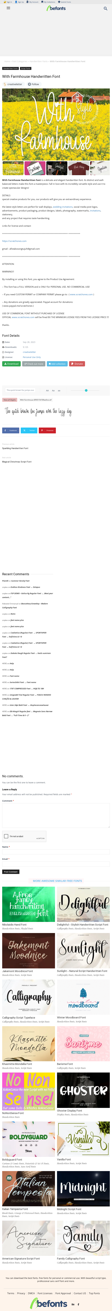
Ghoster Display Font (69, 1110)
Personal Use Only (32, 357)
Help (12, 663)
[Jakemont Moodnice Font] (28, 950)
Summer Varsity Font (20, 580)
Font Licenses (45, 1293)
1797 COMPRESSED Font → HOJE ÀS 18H (27, 688)
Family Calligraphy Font (71, 1258)
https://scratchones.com (14, 241)
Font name (14, 676)
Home (7, 61)
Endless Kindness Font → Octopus (25, 587)
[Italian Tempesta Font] (28, 1188)
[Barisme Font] (83, 1043)
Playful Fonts (27, 928)
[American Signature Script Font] (28, 1238)
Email (5, 859)
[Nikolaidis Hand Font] (28, 904)
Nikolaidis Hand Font (14, 924)
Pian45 (5, 580)
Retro (13, 614)
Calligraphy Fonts (65, 928)
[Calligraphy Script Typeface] (28, 997)
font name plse (17, 620)
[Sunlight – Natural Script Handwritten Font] (83, 950)
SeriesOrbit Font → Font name (23, 682)
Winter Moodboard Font (71, 1017)
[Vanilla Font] (83, 1138)
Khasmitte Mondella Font (17, 1063)
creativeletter (29, 352)
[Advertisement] (56, 34)
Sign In (8, 2)
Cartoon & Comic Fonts (13, 1163)
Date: (7, 342)
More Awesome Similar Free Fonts (57, 881)
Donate (78, 363)
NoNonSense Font (13, 1113)
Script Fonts (25, 68)
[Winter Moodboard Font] (83, 997)
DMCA (31, 1293)
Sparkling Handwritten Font (15, 448)
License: (9, 357)
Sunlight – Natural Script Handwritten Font (82, 971)
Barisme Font (65, 1063)
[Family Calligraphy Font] (83, 1238)
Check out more (35, 363)
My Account (33, 2)
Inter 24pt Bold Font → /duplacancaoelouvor (29, 705)
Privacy (21, 1293)
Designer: (9, 352)
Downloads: (11, 347)
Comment (8, 800)
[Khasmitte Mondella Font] (28, 1043)
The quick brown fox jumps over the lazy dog (38, 411)
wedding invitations (62, 206)
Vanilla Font (64, 1159)
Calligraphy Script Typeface (18, 1017)
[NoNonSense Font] (28, 1091)
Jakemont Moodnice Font (17, 971)
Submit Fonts (66, 2)
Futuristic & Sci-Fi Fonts (37, 1163)
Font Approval (63, 1293)
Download (13, 363)
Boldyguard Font (12, 1159)
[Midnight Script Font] (83, 1188)
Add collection (58, 363)
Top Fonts (94, 1293)
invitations (94, 210)
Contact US (80, 1293)
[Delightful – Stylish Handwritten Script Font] (83, 904)
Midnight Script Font (69, 1209)
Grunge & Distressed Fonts (26, 1213)
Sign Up (19, 2)
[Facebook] (78, 1304)
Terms (10, 1293)
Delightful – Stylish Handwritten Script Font (82, 924)
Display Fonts (63, 1114)
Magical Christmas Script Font (17, 461)
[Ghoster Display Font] (83, 1090)
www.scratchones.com (81, 294)
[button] (105, 9)
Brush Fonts (7, 1213)
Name (6, 846)
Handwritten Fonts (39, 61)
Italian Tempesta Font (15, 1209)
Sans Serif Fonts (28, 1166)
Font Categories (19, 61)
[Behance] (73, 1304)
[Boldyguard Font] (28, 1139)
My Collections (49, 2)
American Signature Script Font (21, 1258)
